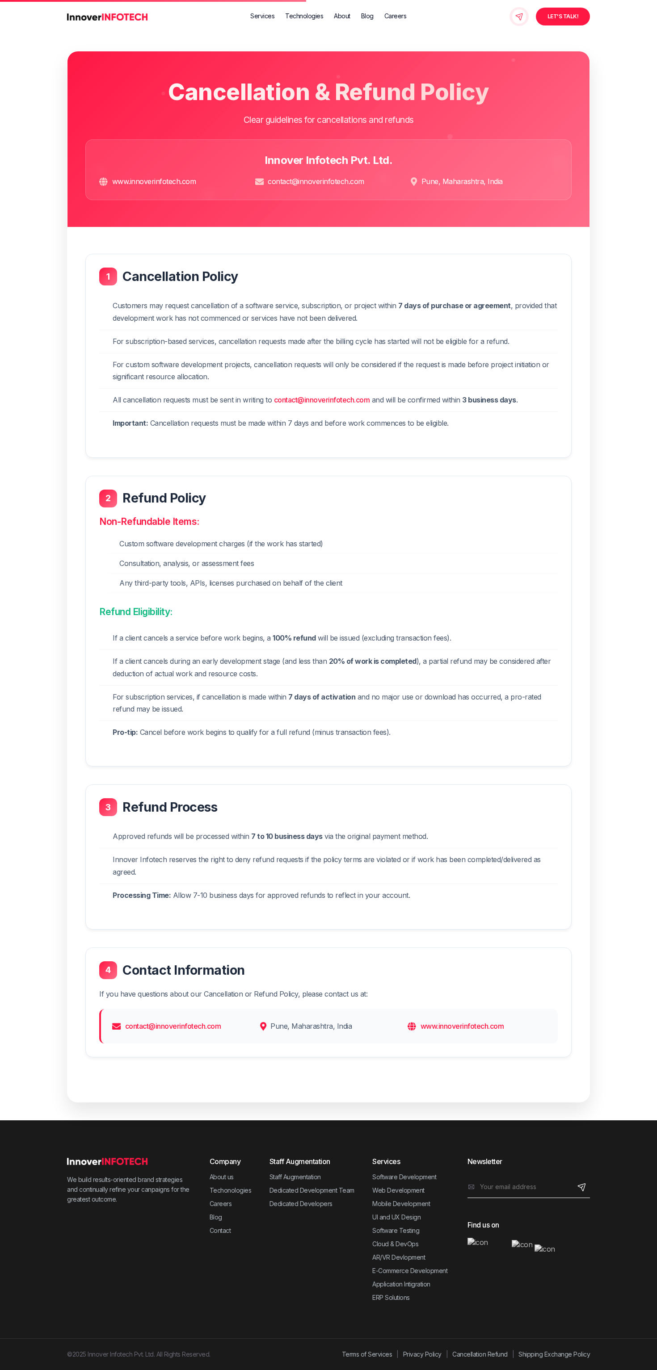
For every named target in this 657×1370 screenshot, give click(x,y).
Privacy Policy (422, 1354)
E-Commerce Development (409, 1270)
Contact (220, 1230)
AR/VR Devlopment (398, 1257)
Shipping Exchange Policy (554, 1354)
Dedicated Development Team (312, 1190)
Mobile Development (401, 1203)
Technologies (304, 16)
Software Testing (395, 1230)
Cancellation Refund (480, 1354)
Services (262, 16)
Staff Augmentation (295, 1177)
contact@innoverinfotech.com (316, 181)
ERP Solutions (391, 1297)
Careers (395, 16)
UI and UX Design (396, 1217)
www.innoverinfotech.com (154, 181)
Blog (367, 16)
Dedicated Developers (301, 1203)
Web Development (398, 1190)
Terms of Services (367, 1354)
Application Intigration (401, 1284)
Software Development (404, 1177)
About (342, 16)
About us (222, 1177)
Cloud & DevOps (395, 1244)
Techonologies (231, 1190)
